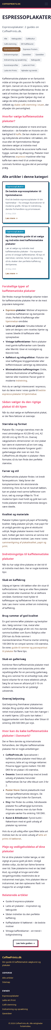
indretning (21, 380)
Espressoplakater (11, 49)
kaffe (18, 134)
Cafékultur (30, 38)
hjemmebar (12, 321)
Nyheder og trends (29, 70)
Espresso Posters (30, 49)
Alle (5, 38)
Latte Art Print (29, 65)
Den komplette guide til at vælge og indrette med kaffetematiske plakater (25, 240)
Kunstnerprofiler (11, 65)
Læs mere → (12, 218)
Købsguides (17, 38)
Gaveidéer (40, 54)
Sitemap (6, 982)
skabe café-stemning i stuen (29, 104)
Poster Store (12, 790)
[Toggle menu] (46, 4)
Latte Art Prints (10, 70)
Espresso (10, 310)
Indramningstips (11, 54)
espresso (20, 156)
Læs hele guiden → (25, 943)
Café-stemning (10, 44)
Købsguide (35, 60)
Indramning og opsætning (15, 60)
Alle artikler (7, 977)
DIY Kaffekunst (27, 44)
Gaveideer (27, 54)
